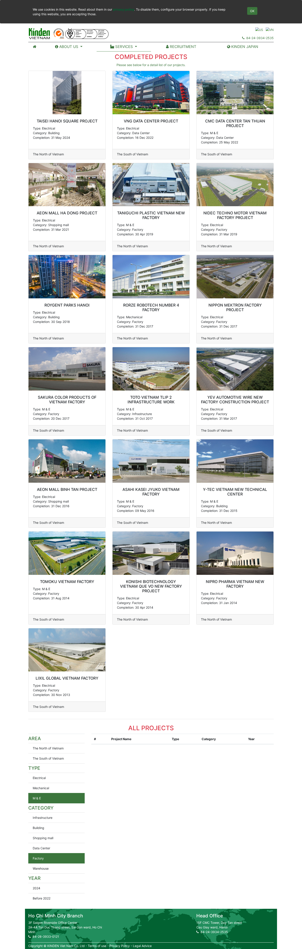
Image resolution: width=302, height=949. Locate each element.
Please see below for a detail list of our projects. (151, 65)
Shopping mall (43, 838)
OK (252, 11)
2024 (36, 888)
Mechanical (41, 788)
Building (38, 828)
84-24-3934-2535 (259, 38)
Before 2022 (41, 898)
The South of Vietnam (48, 758)
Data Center (41, 848)
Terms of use (97, 946)
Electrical (39, 778)
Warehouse (41, 868)
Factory (38, 858)
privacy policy (123, 9)
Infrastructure (42, 817)
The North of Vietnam (48, 748)
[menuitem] (34, 46)
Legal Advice (142, 946)
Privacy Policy (119, 946)
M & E (37, 798)
